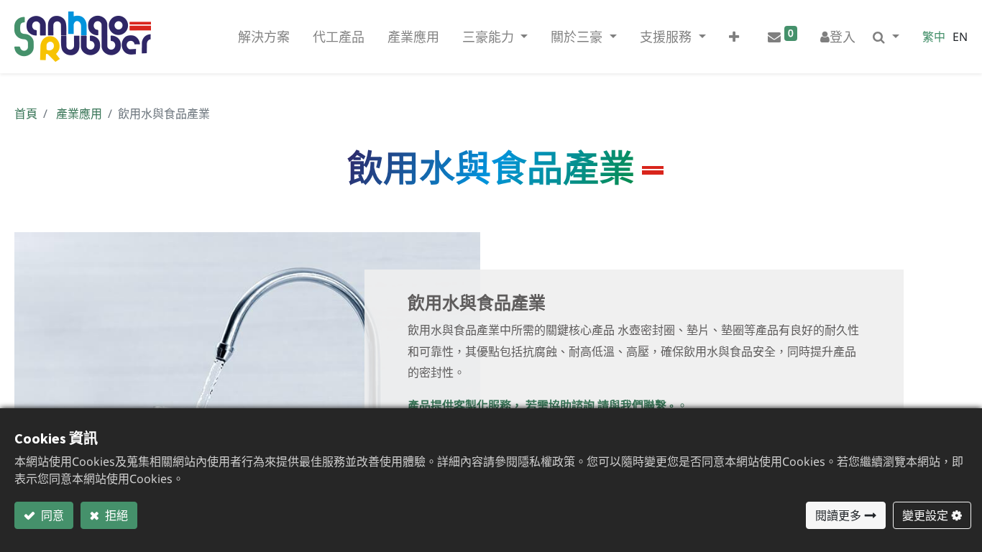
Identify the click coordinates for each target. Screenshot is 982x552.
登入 (842, 36)
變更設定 (925, 515)
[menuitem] (263, 37)
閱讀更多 (838, 515)
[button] (734, 37)
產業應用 (79, 113)
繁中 (933, 37)
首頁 (25, 113)
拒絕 (115, 515)
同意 (51, 515)
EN (960, 37)
